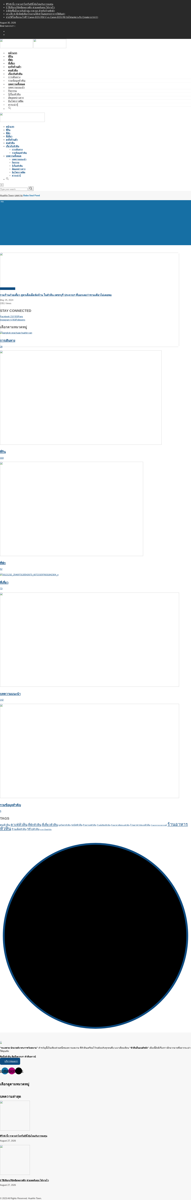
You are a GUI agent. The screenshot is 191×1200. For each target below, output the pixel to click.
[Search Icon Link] (9, 108)
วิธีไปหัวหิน (33, 829)
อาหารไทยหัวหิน (45, 829)
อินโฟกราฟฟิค (15, 101)
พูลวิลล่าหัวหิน (64, 825)
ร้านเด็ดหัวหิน (19, 829)
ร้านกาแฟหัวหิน (89, 825)
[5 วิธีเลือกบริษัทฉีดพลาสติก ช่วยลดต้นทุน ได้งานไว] (15, 1174)
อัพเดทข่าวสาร (16, 97)
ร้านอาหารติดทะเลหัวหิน (120, 825)
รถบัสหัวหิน (76, 825)
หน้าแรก (10, 126)
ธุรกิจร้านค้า (12, 139)
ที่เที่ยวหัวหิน (50, 824)
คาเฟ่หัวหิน (19, 824)
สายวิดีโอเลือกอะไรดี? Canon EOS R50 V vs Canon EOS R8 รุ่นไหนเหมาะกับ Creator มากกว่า (52, 17)
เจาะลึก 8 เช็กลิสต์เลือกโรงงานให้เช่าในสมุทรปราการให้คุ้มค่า (35, 14)
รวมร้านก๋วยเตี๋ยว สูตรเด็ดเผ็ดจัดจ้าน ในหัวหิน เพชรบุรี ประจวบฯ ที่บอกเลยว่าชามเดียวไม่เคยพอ (56, 294)
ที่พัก (8, 133)
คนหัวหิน (10, 143)
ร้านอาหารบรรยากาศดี (159, 825)
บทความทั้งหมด (16, 84)
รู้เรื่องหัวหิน (14, 94)
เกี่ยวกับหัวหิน (15, 74)
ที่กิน (8, 130)
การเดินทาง (14, 77)
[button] (10, 1061)
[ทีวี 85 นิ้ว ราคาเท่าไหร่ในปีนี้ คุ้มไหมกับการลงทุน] (15, 1129)
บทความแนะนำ (16, 87)
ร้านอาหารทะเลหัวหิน (140, 825)
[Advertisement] (95, 222)
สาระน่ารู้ (16, 175)
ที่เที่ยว (9, 136)
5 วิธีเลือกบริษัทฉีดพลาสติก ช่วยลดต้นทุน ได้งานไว (30, 7)
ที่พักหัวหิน (34, 824)
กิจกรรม (12, 91)
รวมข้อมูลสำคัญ (19, 153)
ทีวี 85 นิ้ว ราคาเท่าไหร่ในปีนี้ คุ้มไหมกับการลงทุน (29, 4)
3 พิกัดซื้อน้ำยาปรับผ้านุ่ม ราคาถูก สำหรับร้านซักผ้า (30, 10)
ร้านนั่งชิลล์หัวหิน (103, 825)
